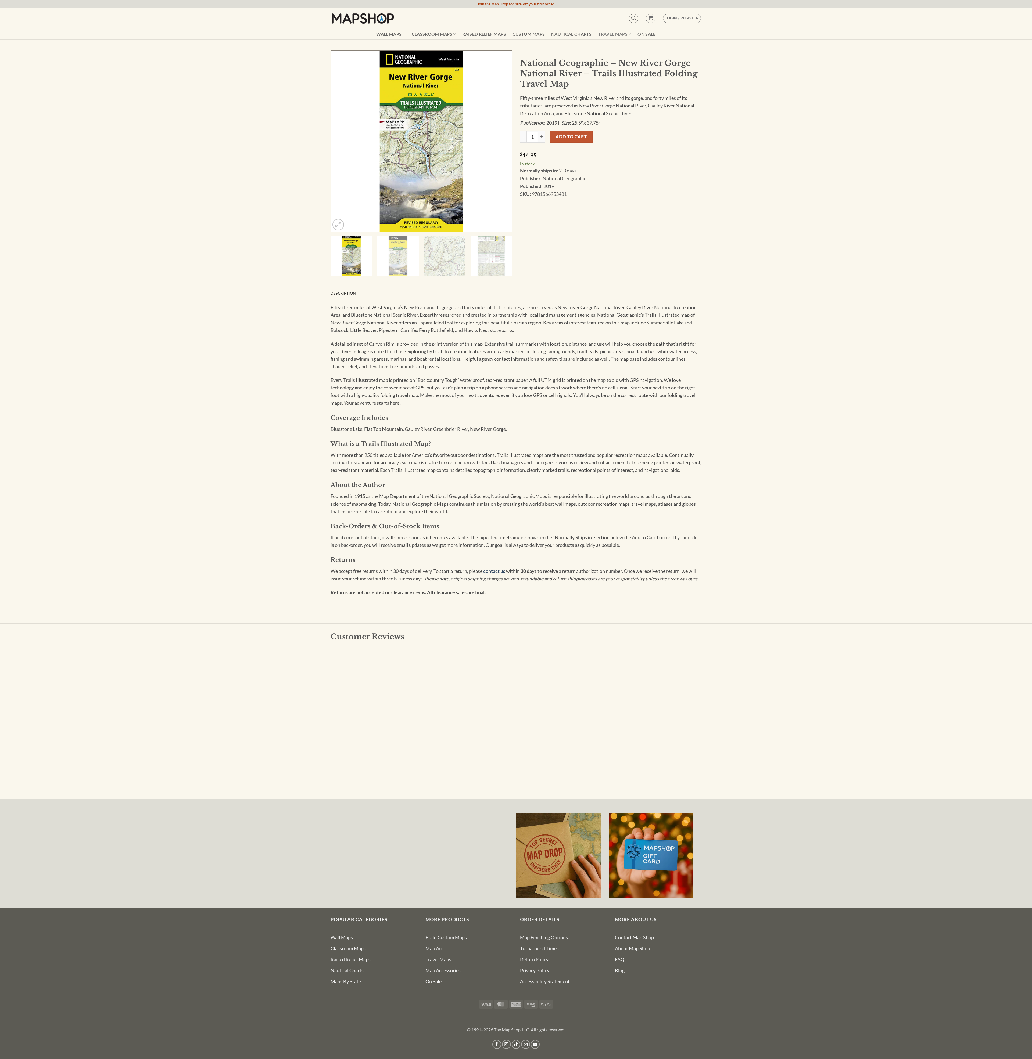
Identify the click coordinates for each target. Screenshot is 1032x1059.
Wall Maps (389, 34)
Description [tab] (343, 293)
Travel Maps (613, 34)
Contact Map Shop (634, 937)
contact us (494, 571)
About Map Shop (632, 948)
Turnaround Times (539, 948)
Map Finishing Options (544, 937)
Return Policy (534, 959)
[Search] (633, 18)
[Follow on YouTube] (535, 1044)
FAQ (619, 959)
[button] (650, 18)
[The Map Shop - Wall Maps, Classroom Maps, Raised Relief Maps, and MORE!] (363, 18)
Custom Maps (529, 34)
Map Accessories (443, 970)
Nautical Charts (571, 34)
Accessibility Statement (545, 981)
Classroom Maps (432, 34)
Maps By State (346, 981)
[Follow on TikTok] (516, 1044)
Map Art (434, 948)
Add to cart (571, 136)
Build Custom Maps (446, 937)
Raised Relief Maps (484, 34)
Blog (620, 970)
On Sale (646, 34)
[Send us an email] (525, 1044)
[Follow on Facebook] (496, 1044)
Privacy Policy (534, 970)
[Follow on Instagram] (506, 1044)
